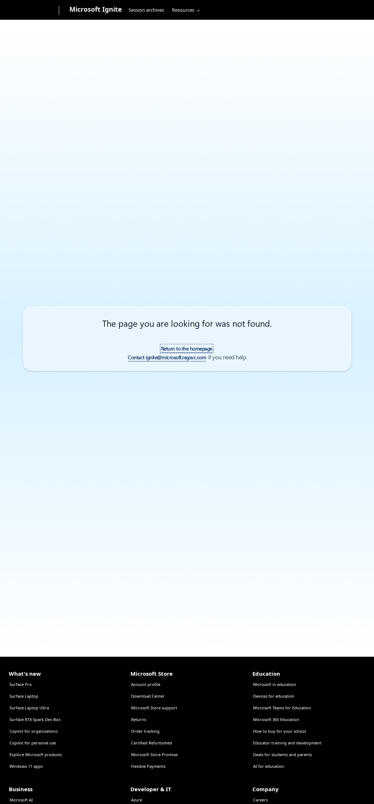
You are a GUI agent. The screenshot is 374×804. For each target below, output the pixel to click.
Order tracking (145, 731)
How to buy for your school (279, 731)
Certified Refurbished (151, 743)
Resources (183, 10)
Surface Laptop (23, 696)
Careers (260, 800)
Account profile (145, 684)
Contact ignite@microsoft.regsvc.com (167, 357)
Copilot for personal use (32, 743)
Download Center (148, 696)
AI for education (268, 766)
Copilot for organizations (33, 731)
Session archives (146, 10)
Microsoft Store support (154, 707)
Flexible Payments (148, 766)
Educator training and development (287, 743)
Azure (136, 800)
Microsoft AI (21, 800)
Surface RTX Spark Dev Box (35, 719)
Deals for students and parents (282, 754)
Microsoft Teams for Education (282, 707)
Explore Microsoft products (35, 754)
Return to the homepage (186, 349)
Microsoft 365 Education (276, 719)
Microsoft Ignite (95, 9)
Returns (138, 719)
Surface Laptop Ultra (29, 707)
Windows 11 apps (26, 766)
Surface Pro (20, 684)
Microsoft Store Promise (154, 754)
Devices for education (273, 696)
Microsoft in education (274, 684)
